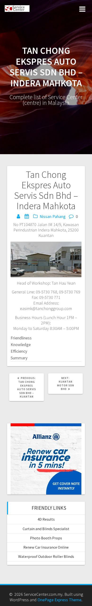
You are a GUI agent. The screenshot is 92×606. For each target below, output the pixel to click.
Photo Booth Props (46, 538)
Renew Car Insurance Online (46, 547)
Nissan (45, 216)
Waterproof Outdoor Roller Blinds (46, 556)
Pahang (59, 216)
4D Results (46, 519)
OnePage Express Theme (59, 599)
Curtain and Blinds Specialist (46, 528)
